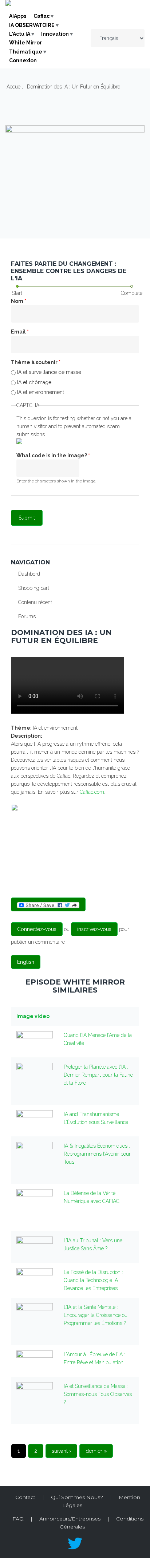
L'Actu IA (19, 34)
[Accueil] (8, 4)
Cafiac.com (92, 792)
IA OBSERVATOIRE (32, 25)
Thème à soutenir (35, 362)
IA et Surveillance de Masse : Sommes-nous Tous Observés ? (98, 1394)
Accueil (15, 87)
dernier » (96, 1451)
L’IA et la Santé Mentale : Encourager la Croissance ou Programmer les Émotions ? (95, 1315)
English (25, 962)
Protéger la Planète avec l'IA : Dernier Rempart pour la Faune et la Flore (98, 1075)
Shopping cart (33, 588)
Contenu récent (35, 602)
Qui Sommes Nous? (77, 1497)
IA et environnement (40, 392)
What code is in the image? (53, 455)
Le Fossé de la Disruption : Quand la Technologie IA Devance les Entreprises (93, 1280)
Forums (27, 616)
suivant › (61, 1451)
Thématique (25, 52)
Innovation (55, 34)
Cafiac (41, 16)
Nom (18, 301)
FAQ (18, 1518)
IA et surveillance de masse (49, 372)
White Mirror (25, 43)
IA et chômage (34, 382)
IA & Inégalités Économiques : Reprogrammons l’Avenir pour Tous (97, 1154)
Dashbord (29, 574)
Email (20, 332)
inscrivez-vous (94, 929)
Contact (25, 1497)
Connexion (23, 60)
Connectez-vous (36, 929)
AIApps (17, 16)
